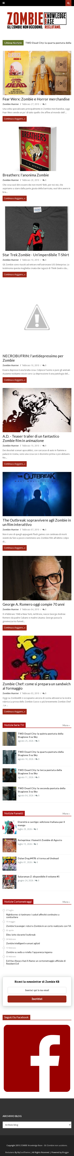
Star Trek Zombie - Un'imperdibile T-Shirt (36, 255)
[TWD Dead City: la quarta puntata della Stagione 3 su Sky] (9, 757)
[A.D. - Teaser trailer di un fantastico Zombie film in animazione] (37, 410)
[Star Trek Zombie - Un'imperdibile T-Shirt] (37, 228)
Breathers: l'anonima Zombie (26, 175)
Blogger (65, 1152)
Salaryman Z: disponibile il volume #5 (38, 876)
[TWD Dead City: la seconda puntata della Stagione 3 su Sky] (9, 793)
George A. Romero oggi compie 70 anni (34, 604)
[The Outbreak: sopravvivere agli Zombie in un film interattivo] (37, 494)
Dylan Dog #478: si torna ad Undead (38, 858)
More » (18, 43)
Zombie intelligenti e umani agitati (23, 943)
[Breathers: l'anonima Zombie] (37, 149)
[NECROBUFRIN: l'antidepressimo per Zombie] (37, 317)
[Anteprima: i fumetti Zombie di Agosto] (9, 845)
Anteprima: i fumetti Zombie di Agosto (40, 840)
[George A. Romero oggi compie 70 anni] (37, 578)
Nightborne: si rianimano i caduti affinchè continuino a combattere (32, 916)
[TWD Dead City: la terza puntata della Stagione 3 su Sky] (9, 775)
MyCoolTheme (23, 1152)
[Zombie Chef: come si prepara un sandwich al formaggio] (37, 658)
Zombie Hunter (11, 104)
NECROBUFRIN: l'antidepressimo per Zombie (33, 358)
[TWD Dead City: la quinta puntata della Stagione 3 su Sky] (9, 739)
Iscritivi (37, 999)
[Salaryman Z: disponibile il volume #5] (9, 882)
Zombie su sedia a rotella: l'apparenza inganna (29, 952)
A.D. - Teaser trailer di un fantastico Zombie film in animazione (31, 438)
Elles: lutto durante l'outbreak (21, 934)
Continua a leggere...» (14, 118)
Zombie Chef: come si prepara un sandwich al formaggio (37, 686)
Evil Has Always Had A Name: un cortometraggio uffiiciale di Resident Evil (36, 962)
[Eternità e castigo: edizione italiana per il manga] (9, 827)
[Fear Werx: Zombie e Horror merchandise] (37, 73)
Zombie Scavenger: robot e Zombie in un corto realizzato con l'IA (38, 926)
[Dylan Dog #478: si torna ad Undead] (9, 864)
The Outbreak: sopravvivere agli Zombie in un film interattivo (37, 522)
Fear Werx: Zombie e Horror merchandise (36, 99)
